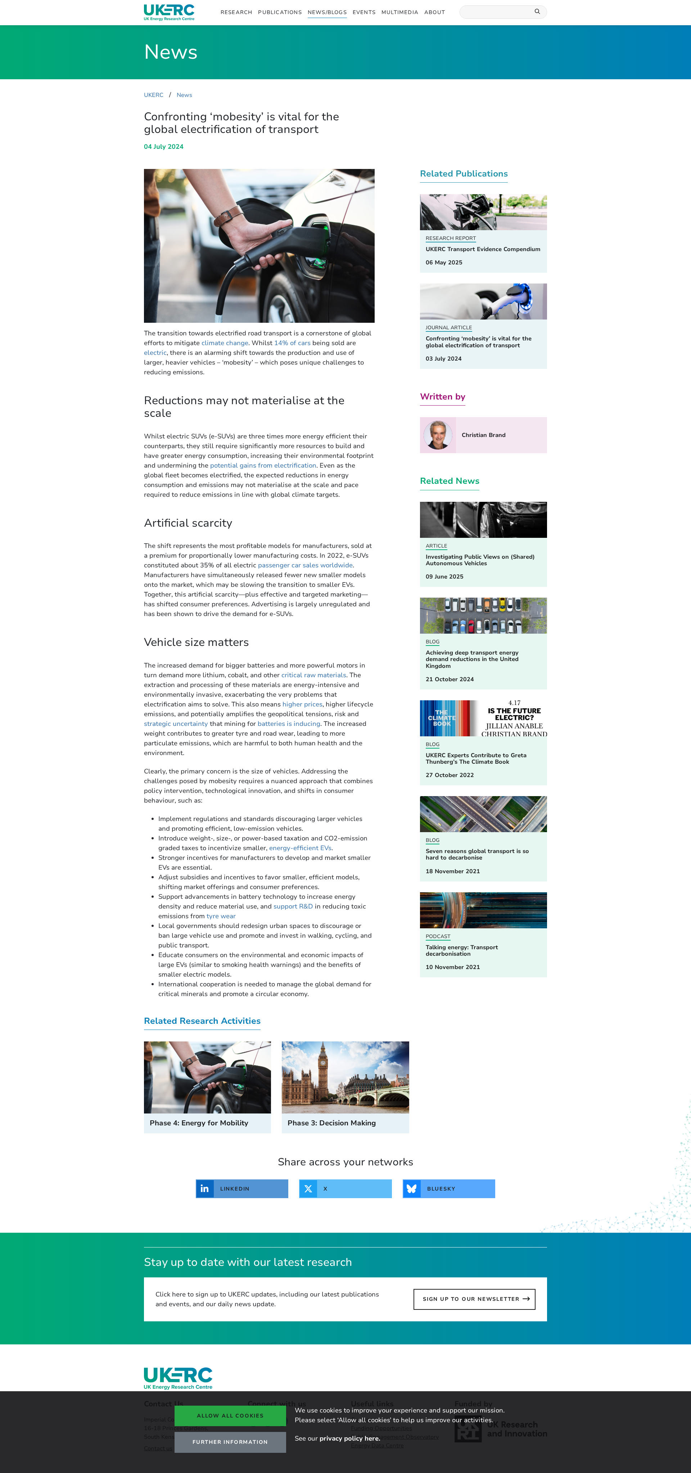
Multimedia (400, 12)
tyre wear (221, 916)
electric (155, 352)
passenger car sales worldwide (305, 565)
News (184, 95)
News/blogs (327, 12)
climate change (225, 343)
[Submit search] (538, 12)
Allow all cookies (230, 1415)
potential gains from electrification (263, 465)
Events (364, 12)
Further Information (230, 1442)
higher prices (302, 704)
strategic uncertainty (176, 723)
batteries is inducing (289, 723)
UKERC (153, 95)
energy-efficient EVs (300, 848)
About (434, 12)
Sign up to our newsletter (471, 1299)
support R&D (293, 906)
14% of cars (292, 343)
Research (237, 12)
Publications (280, 12)
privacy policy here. (350, 1438)
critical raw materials (313, 675)
